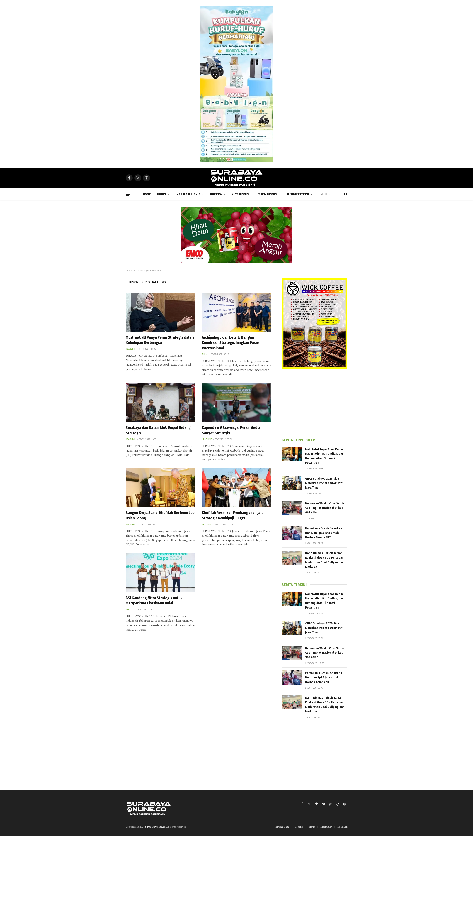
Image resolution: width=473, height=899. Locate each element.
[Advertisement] (314, 403)
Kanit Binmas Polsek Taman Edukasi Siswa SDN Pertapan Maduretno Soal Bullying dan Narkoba (324, 560)
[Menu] (128, 194)
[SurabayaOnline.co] (236, 178)
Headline (130, 349)
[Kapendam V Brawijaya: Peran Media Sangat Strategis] (236, 402)
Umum (323, 194)
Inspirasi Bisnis (188, 194)
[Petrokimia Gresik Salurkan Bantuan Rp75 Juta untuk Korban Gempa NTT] (292, 533)
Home (147, 194)
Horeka (216, 194)
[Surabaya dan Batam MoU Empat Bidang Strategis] (160, 402)
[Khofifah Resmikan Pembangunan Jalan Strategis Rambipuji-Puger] (236, 487)
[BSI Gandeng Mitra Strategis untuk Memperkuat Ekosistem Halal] (160, 572)
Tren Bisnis (267, 194)
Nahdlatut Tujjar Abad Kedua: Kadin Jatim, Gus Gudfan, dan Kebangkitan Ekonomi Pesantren (324, 456)
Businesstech (297, 194)
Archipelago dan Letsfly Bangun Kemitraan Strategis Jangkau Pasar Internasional (230, 342)
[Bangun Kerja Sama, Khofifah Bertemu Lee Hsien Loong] (160, 487)
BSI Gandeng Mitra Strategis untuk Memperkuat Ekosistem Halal (154, 601)
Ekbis (161, 194)
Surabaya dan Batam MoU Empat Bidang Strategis (158, 430)
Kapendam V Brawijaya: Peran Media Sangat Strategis (231, 430)
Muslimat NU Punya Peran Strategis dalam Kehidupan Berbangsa (160, 340)
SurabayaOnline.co (155, 826)
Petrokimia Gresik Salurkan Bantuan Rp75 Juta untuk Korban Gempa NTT (323, 532)
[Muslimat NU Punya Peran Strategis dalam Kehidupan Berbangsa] (160, 312)
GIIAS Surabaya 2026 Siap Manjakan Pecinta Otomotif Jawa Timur (323, 483)
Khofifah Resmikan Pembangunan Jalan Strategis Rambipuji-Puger (234, 515)
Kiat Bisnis (240, 194)
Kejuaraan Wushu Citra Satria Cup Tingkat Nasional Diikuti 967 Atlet (324, 507)
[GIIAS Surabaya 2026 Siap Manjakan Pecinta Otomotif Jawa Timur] (292, 483)
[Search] (345, 194)
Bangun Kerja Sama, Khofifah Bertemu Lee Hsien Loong (160, 515)
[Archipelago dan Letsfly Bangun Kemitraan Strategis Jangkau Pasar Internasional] (236, 312)
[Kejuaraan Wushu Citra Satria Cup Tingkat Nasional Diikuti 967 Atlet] (292, 508)
